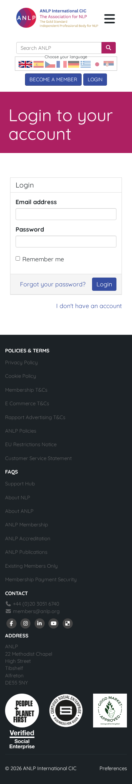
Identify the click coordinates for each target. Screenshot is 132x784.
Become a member (53, 79)
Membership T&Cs (26, 390)
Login (95, 79)
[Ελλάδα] (86, 64)
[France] (62, 64)
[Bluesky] (67, 623)
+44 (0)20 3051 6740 (35, 604)
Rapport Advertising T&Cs (35, 417)
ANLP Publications (26, 552)
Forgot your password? (53, 284)
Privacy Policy (21, 362)
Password (30, 229)
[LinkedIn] (39, 623)
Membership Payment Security (41, 579)
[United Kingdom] (25, 64)
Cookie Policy (20, 376)
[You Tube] (53, 623)
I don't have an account (89, 306)
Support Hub (20, 483)
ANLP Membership (26, 524)
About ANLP (19, 511)
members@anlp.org (36, 611)
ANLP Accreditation (27, 538)
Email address (36, 202)
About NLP (17, 497)
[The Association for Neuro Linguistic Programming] (57, 17)
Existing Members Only (31, 566)
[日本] (97, 64)
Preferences (113, 768)
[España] (39, 64)
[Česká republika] (50, 64)
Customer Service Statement (38, 458)
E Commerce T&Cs (27, 403)
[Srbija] (109, 64)
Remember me (43, 259)
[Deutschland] (73, 64)
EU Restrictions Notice (31, 444)
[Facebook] (11, 623)
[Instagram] (25, 623)
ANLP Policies (20, 431)
